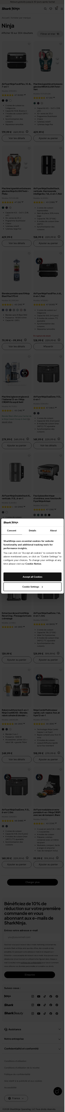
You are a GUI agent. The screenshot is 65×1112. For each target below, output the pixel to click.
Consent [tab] (11, 530)
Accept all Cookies (32, 577)
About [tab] (53, 530)
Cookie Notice (33, 563)
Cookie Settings (30, 586)
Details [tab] (32, 530)
